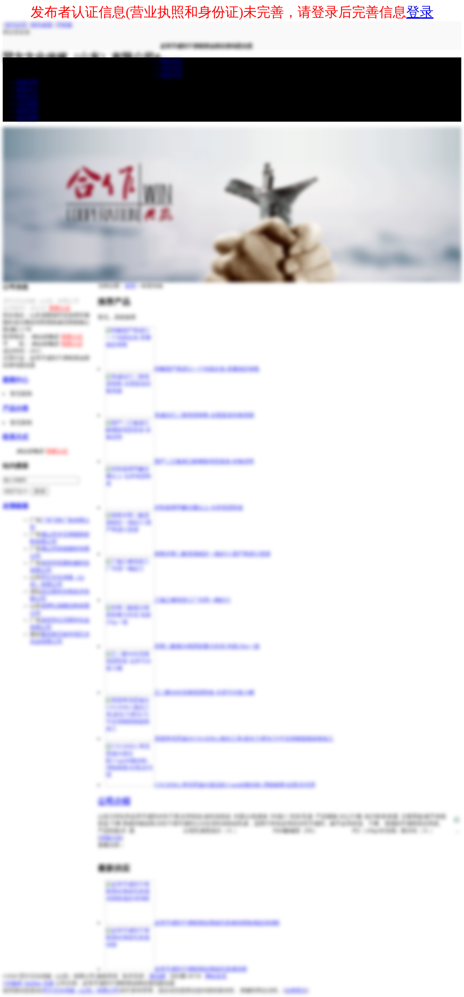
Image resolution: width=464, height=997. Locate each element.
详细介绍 (110, 838)
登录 (419, 12)
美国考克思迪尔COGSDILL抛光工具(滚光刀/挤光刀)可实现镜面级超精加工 (244, 738)
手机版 (64, 25)
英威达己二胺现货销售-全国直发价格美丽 (204, 415)
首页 (130, 285)
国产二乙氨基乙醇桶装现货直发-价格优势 (204, 461)
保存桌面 (41, 25)
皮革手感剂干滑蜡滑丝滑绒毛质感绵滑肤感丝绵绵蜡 (217, 923)
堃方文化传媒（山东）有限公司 (80, 990)
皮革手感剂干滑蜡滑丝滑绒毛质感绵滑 (201, 969)
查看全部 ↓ (111, 845)
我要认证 (60, 308)
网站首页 (216, 976)
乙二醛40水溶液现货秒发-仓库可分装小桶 (204, 692)
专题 (48, 983)
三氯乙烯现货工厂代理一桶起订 (193, 600)
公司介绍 (114, 801)
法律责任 (296, 990)
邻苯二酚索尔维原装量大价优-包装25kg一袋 (207, 646)
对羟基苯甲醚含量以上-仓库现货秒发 (199, 507)
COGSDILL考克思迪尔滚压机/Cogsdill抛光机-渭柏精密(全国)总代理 (235, 785)
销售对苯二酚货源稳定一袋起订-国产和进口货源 (212, 554)
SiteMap (33, 983)
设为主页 (16, 25)
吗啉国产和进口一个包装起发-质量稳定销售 (207, 369)
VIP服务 (12, 983)
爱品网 (157, 976)
